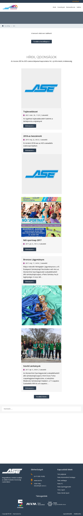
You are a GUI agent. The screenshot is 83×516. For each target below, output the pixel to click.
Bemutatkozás (70, 7)
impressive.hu (17, 514)
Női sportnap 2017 (32, 240)
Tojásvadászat (30, 111)
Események (61, 7)
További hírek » (41, 397)
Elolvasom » (29, 126)
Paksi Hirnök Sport (63, 493)
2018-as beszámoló (32, 136)
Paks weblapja (62, 480)
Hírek (54, 7)
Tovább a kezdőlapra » (41, 42)
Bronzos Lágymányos (33, 259)
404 (14, 26)
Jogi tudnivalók (67, 514)
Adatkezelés (77, 514)
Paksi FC (60, 484)
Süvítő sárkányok (31, 366)
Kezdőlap (75, 1)
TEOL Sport (61, 490)
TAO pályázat (61, 474)
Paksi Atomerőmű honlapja (66, 477)
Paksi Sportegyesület (64, 487)
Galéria (79, 7)
